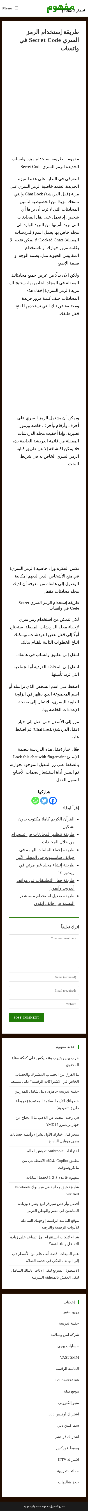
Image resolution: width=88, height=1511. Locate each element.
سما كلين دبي (68, 1425)
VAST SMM (69, 1357)
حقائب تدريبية (68, 1471)
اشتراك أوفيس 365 (64, 1414)
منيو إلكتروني (68, 1403)
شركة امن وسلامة (65, 1335)
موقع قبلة (71, 1391)
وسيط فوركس (67, 1448)
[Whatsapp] (35, 801)
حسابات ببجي (68, 1346)
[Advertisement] (44, 365)
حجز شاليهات (68, 1482)
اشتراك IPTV (68, 1459)
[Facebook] (53, 801)
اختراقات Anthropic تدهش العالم (53, 1151)
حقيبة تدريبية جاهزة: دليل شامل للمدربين (46, 1091)
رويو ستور (71, 1312)
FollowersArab (67, 1380)
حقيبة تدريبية (69, 1323)
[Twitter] (44, 801)
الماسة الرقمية (67, 1369)
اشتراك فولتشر (67, 1437)
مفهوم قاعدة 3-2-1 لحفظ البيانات (52, 1177)
